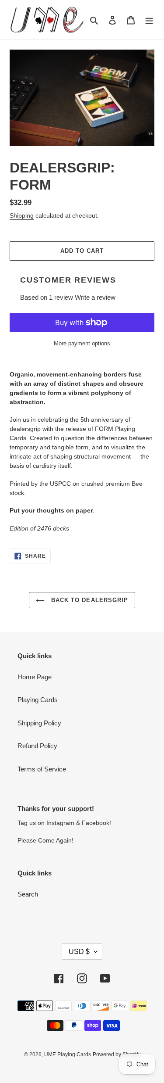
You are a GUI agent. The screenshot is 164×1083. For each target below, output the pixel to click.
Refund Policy (37, 745)
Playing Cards (37, 699)
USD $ (79, 951)
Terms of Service (41, 769)
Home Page (34, 677)
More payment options (82, 343)
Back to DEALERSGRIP (88, 600)
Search (27, 894)
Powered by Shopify (116, 1054)
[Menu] (149, 20)
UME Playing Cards (67, 1054)
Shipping (22, 215)
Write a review (95, 297)
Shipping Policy (39, 723)
